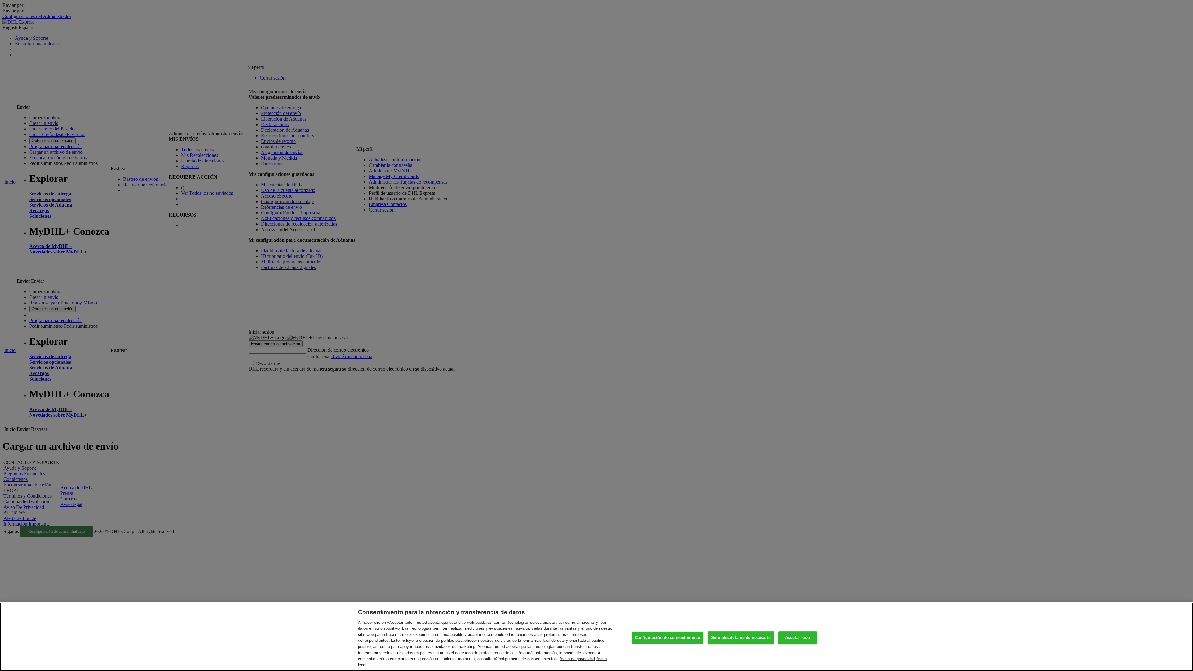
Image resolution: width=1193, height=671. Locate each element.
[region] (596, 636)
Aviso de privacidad (577, 658)
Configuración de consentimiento (667, 638)
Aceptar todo (797, 638)
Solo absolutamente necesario (741, 638)
